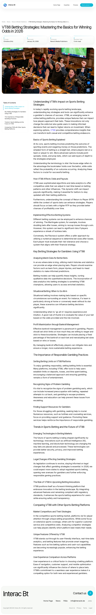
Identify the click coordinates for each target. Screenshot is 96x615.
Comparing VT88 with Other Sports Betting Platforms (15, 128)
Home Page (48, 601)
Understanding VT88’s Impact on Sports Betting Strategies (14, 107)
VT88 (53, 130)
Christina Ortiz (8, 41)
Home (3, 22)
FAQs (65, 601)
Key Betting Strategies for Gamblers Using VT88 (15, 112)
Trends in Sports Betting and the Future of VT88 (14, 123)
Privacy (79, 608)
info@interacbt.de (78, 601)
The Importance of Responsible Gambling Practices (14, 117)
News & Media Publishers (19, 22)
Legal (90, 608)
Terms (85, 608)
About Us (72, 608)
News (8, 22)
